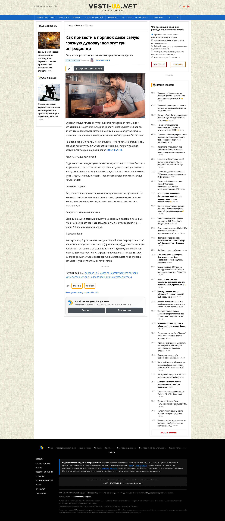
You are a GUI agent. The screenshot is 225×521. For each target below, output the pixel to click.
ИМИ (131, 465)
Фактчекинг (109, 448)
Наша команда (85, 448)
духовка (77, 286)
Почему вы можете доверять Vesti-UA (82, 293)
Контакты (98, 448)
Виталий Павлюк (103, 60)
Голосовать (159, 64)
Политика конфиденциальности (152, 448)
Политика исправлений (126, 448)
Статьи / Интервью (43, 464)
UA (177, 18)
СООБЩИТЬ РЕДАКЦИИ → (113, 483)
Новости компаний (94, 18)
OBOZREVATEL (115, 150)
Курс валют (40, 489)
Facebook (79, 497)
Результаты (178, 64)
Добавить (86, 310)
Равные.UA (112, 18)
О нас (50, 448)
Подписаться (124, 310)
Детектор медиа (141, 465)
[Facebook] (180, 6)
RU (170, 18)
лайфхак (90, 286)
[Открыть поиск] (188, 6)
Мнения (76, 18)
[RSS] (184, 6)
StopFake (105, 468)
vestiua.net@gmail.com (134, 483)
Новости (63, 18)
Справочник (158, 18)
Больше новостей (169, 433)
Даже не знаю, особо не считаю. (167, 58)
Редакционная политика (66, 448)
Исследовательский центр (135, 18)
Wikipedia (87, 497)
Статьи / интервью (45, 18)
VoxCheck (113, 468)
